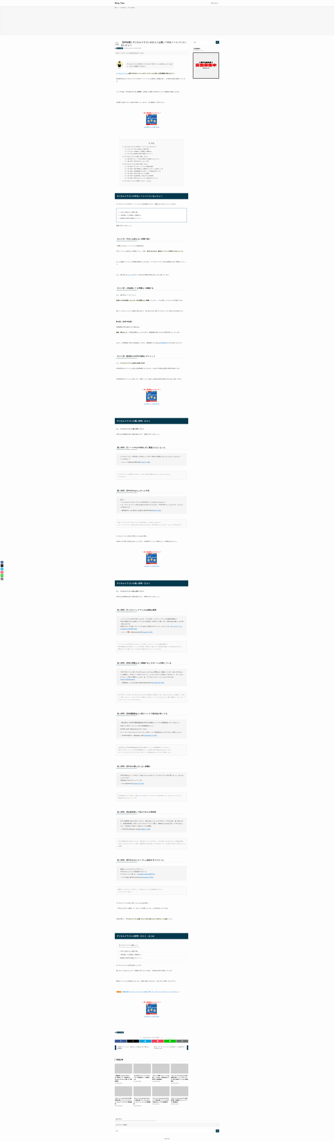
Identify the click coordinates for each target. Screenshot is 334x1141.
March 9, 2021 (156, 510)
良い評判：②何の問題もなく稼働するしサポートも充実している (145, 168)
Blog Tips (119, 3)
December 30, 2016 (147, 877)
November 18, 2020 (158, 682)
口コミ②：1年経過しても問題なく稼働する (140, 151)
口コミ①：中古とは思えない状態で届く (139, 149)
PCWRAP (163, 343)
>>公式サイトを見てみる (151, 127)
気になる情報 (120, 48)
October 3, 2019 (145, 829)
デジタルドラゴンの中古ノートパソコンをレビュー (141, 146)
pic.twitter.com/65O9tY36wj (128, 629)
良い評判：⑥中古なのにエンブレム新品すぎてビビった (143, 178)
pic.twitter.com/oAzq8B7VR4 (146, 874)
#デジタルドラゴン (176, 626)
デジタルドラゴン (121, 73)
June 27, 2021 (145, 462)
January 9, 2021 (148, 632)
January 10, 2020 (138, 783)
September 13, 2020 (150, 735)
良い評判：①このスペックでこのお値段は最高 (140, 166)
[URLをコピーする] (182, 1041)
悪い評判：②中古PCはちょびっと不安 (138, 161)
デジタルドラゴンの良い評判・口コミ (136, 164)
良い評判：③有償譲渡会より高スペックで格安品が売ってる (144, 171)
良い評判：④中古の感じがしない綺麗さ (139, 173)
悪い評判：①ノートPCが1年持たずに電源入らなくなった (143, 159)
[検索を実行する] (217, 42)
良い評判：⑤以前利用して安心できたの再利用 (140, 175)
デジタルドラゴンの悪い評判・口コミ (136, 156)
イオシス (130, 275)
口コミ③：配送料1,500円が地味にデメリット (140, 153)
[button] (121, 1041)
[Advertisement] (167, 21)
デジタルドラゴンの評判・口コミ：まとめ (138, 181)
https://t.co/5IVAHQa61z (127, 679)
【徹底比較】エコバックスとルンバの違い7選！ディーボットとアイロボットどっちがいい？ (150, 991)
